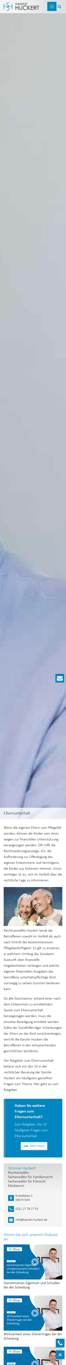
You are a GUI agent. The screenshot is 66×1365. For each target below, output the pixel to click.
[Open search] (59, 7)
